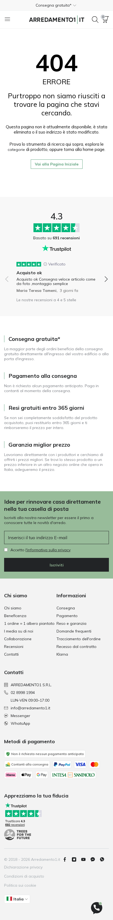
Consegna (65, 608)
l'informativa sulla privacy (48, 549)
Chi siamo (12, 608)
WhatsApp (20, 723)
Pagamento (67, 615)
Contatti (11, 654)
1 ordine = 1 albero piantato (29, 623)
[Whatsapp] (104, 859)
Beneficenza (15, 615)
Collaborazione (18, 638)
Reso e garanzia (71, 623)
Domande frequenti (73, 631)
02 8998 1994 (23, 692)
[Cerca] (95, 19)
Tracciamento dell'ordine (78, 638)
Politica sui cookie (20, 885)
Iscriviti (57, 565)
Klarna (62, 654)
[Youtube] (85, 859)
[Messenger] (95, 859)
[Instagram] (76, 859)
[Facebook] (67, 859)
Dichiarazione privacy (23, 867)
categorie (16, 149)
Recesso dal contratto (76, 646)
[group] (56, 275)
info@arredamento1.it (30, 707)
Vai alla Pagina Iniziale (56, 164)
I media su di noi (18, 631)
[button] (56, 5)
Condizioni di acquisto (24, 876)
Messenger (20, 715)
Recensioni (13, 646)
